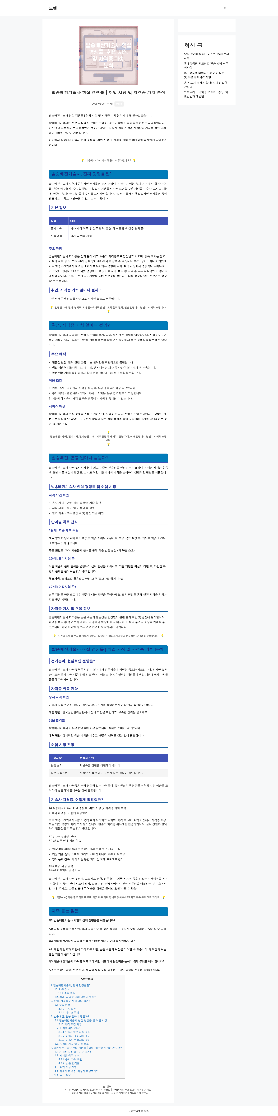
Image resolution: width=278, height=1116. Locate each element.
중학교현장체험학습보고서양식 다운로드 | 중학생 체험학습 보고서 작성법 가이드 (110, 1089)
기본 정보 (62, 989)
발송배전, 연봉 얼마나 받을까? (70, 1016)
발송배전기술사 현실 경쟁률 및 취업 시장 (81, 1020)
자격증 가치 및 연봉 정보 (72, 1043)
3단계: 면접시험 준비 (74, 1039)
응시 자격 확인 (70, 1059)
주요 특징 (66, 993)
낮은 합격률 (68, 1063)
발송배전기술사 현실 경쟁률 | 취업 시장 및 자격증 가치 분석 (87, 1047)
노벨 (53, 8)
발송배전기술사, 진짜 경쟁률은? (70, 985)
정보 (109, 1086)
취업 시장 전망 (66, 1067)
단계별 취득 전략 (67, 1028)
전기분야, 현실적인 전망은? (73, 1051)
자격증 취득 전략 (67, 1055)
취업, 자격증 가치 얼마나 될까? (75, 996)
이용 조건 (67, 1008)
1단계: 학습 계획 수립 (74, 1032)
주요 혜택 (62, 1004)
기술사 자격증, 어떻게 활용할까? (76, 1071)
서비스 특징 (68, 1012)
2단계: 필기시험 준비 (74, 1036)
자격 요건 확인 (70, 1024)
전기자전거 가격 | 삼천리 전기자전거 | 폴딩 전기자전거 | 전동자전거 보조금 (110, 1093)
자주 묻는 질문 (61, 1075)
